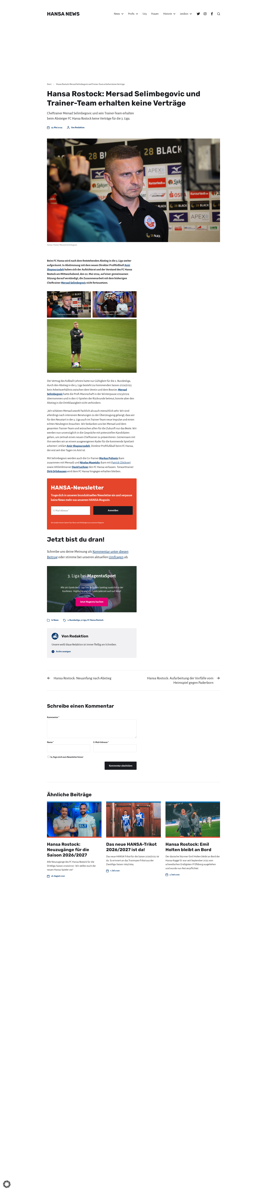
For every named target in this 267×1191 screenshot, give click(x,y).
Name (50, 742)
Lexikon (184, 13)
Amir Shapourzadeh (78, 446)
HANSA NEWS (63, 13)
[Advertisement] (133, 57)
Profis (131, 13)
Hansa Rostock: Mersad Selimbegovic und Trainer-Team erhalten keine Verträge (90, 84)
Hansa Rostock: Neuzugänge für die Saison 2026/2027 (68, 850)
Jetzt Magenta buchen (91, 601)
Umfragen (116, 557)
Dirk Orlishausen (57, 471)
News (117, 13)
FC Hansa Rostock (95, 620)
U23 (145, 13)
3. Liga (84, 620)
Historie (167, 13)
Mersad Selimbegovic (73, 282)
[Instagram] (205, 13)
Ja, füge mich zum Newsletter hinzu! (66, 757)
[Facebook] (211, 13)
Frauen (155, 13)
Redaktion (80, 127)
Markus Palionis (108, 458)
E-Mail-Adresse (101, 742)
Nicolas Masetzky (90, 462)
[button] (218, 14)
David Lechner (80, 467)
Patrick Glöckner (120, 462)
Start (49, 84)
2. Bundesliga (74, 620)
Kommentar (53, 717)
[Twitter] (198, 13)
